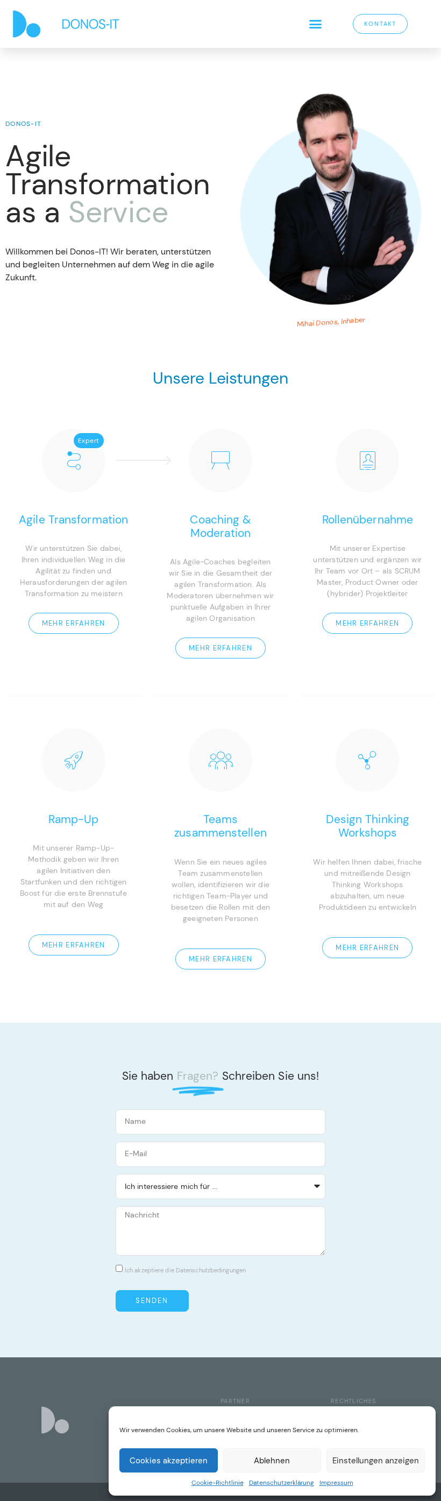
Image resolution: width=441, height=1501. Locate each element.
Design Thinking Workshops (368, 826)
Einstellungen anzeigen (375, 1460)
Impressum (336, 1482)
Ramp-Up (73, 819)
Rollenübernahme (368, 520)
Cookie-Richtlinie (217, 1482)
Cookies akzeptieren (169, 1460)
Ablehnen (272, 1460)
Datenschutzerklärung (281, 1482)
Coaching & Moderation (220, 526)
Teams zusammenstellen (220, 826)
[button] (315, 24)
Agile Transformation (73, 520)
